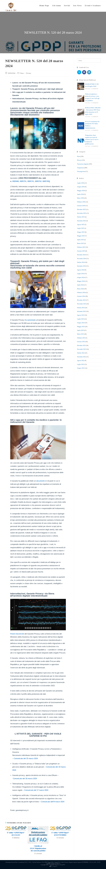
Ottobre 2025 (81, 217)
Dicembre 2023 (81, 300)
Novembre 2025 (81, 213)
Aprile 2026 (80, 194)
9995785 (46, 181)
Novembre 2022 (81, 349)
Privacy (28, 73)
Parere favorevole (17, 634)
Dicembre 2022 (81, 345)
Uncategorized (81, 171)
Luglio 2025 (80, 228)
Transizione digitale (82, 164)
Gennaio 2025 (81, 251)
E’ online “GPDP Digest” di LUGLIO (16, 834)
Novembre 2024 (81, 258)
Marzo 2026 (80, 198)
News (22, 73)
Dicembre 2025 (81, 209)
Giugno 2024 (81, 277)
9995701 (23, 181)
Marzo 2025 (80, 243)
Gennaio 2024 (81, 296)
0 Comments (94, 88)
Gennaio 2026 (81, 205)
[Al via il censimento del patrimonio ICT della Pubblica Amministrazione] (80, 125)
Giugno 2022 (81, 368)
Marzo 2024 (80, 289)
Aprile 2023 (80, 330)
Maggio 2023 (81, 326)
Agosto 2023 (80, 315)
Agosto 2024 (80, 270)
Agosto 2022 (80, 360)
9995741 (30, 181)
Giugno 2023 (81, 322)
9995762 (38, 181)
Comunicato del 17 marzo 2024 (36, 790)
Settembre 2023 (81, 311)
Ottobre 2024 (81, 262)
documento (40, 481)
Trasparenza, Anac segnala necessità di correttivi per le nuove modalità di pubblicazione (91, 139)
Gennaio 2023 (81, 341)
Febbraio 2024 (81, 292)
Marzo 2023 (80, 334)
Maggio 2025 (81, 236)
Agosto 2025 (80, 224)
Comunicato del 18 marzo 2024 (25, 779)
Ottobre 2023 (81, 307)
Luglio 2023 (80, 319)
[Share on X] (79, 72)
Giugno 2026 (81, 186)
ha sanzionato (30, 320)
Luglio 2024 (80, 273)
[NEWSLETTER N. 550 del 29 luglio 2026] (80, 86)
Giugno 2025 (81, 232)
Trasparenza (80, 167)
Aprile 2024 (80, 285)
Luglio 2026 (80, 183)
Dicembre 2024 (81, 254)
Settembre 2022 (81, 357)
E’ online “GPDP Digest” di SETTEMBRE (60, 834)
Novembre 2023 (81, 304)
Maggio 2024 (81, 281)
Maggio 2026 (81, 190)
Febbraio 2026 (81, 202)
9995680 (15, 181)
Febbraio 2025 (81, 247)
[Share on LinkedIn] (89, 72)
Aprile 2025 (80, 239)
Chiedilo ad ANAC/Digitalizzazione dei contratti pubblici (38, 848)
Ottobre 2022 (81, 353)
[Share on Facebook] (84, 72)
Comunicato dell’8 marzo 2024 (52, 802)
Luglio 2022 (80, 364)
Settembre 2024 (81, 266)
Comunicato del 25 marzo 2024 (26, 758)
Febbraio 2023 (81, 338)
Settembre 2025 (81, 221)
